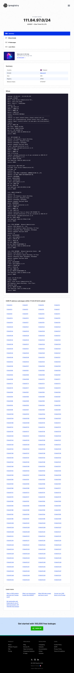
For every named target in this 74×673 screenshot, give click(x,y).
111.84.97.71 (57, 379)
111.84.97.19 (57, 322)
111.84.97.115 (57, 427)
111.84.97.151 (57, 466)
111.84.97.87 (57, 396)
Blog (24, 644)
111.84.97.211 (57, 532)
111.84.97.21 (25, 327)
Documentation (43, 649)
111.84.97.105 (25, 418)
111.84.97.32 (10, 340)
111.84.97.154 (41, 470)
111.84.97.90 (41, 401)
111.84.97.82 (41, 392)
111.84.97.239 (57, 562)
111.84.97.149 (25, 466)
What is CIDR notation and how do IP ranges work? (13, 595)
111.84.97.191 (57, 510)
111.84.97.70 (41, 379)
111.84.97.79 (57, 388)
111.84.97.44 (10, 353)
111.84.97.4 (9, 309)
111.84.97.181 (25, 501)
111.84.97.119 (57, 431)
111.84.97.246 (41, 571)
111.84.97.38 (41, 344)
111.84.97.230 (41, 553)
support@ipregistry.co (37, 668)
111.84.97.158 (41, 475)
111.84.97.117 (25, 431)
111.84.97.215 (57, 536)
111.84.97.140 (10, 457)
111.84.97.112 (10, 427)
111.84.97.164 (10, 484)
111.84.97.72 (10, 383)
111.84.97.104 (10, 418)
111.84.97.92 (10, 405)
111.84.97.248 (10, 575)
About (9, 644)
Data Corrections (28, 649)
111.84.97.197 (25, 518)
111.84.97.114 (41, 427)
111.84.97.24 (10, 331)
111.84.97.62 (41, 370)
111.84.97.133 (25, 449)
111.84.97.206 (41, 527)
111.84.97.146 (41, 462)
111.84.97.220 (10, 545)
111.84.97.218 (41, 540)
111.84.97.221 (25, 545)
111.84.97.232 (10, 558)
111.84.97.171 (57, 488)
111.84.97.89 (25, 401)
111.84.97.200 (10, 523)
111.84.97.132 (10, 449)
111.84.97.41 (25, 348)
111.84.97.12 (10, 318)
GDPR (55, 647)
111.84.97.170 (41, 488)
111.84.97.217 (25, 540)
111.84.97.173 (25, 492)
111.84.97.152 (10, 470)
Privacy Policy (58, 649)
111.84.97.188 (10, 510)
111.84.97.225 (26, 549)
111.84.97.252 (10, 579)
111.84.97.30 (41, 335)
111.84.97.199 (57, 518)
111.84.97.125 (25, 440)
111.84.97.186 (41, 505)
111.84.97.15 (57, 318)
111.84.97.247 (57, 571)
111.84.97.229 (26, 553)
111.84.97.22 (41, 327)
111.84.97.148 (10, 466)
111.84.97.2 (41, 305)
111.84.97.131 (57, 444)
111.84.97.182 (41, 501)
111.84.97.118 (41, 431)
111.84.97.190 (41, 510)
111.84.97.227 (57, 549)
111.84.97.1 (25, 305)
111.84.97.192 (10, 514)
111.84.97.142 (41, 457)
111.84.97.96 (10, 409)
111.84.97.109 (25, 422)
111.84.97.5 (25, 309)
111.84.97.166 (41, 484)
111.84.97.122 (41, 436)
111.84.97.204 (10, 527)
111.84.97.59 (57, 366)
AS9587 (29, 24)
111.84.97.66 (41, 375)
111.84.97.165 (25, 484)
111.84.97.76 (10, 388)
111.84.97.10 (41, 313)
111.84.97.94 (41, 405)
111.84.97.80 (10, 392)
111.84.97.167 (57, 484)
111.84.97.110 (41, 422)
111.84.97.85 (25, 396)
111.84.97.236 (10, 562)
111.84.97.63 (57, 370)
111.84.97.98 (41, 409)
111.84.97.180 (10, 501)
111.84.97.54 (41, 361)
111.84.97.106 (41, 418)
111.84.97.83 (57, 392)
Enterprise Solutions (28, 651)
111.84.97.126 (41, 440)
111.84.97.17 (25, 322)
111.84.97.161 (25, 479)
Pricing (10, 651)
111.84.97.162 (41, 479)
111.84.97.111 (57, 422)
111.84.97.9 (25, 313)
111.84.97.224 (10, 549)
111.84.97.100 (10, 414)
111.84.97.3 (57, 305)
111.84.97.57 (25, 366)
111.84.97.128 (10, 444)
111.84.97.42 (41, 348)
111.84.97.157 (25, 475)
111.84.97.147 (57, 462)
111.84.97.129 (25, 444)
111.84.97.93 (25, 405)
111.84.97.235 (57, 558)
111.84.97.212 (10, 536)
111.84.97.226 (41, 549)
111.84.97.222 (41, 545)
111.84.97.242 (41, 566)
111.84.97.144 (10, 462)
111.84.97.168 (10, 488)
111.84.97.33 (25, 340)
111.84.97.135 (57, 449)
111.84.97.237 (25, 562)
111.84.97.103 (57, 414)
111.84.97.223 (57, 545)
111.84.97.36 (10, 344)
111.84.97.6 (41, 309)
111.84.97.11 (57, 313)
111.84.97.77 (25, 388)
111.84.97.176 (10, 497)
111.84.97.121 (25, 436)
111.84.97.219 (57, 540)
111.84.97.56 (10, 366)
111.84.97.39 (57, 344)
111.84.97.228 (10, 553)
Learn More (10, 47)
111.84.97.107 (57, 418)
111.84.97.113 (25, 427)
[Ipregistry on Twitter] (32, 660)
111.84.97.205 (26, 527)
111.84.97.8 (9, 313)
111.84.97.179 (57, 497)
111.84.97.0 (9, 305)
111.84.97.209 (26, 532)
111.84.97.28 (10, 335)
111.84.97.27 (57, 331)
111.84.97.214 (41, 536)
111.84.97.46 (41, 353)
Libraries (41, 653)
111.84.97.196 (10, 518)
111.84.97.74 (41, 383)
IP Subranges (10, 42)
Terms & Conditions (59, 651)
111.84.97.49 (25, 357)
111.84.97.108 (10, 422)
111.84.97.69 (25, 379)
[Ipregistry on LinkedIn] (38, 660)
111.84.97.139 (57, 453)
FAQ (9, 649)
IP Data (25, 653)
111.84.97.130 (41, 444)
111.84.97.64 (10, 375)
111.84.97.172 (10, 492)
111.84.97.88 (10, 401)
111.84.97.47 (57, 353)
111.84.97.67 (57, 375)
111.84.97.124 (10, 440)
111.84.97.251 (57, 575)
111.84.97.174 (41, 492)
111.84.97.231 (57, 553)
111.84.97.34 (41, 340)
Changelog (42, 644)
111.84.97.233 (26, 558)
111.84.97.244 (10, 571)
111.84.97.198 (41, 518)
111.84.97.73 (25, 383)
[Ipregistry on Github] (35, 660)
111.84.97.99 (57, 409)
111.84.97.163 (57, 479)
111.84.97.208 (10, 532)
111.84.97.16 (10, 322)
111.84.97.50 (41, 357)
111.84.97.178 (41, 497)
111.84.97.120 (10, 436)
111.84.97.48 (10, 357)
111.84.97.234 (41, 558)
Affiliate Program (12, 647)
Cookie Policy (58, 644)
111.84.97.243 (57, 566)
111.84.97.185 (25, 505)
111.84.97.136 (10, 453)
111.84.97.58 (41, 366)
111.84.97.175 (57, 492)
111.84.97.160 (10, 479)
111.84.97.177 (25, 497)
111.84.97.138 (41, 453)
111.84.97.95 (57, 405)
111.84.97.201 (25, 523)
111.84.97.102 (41, 414)
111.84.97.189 (25, 510)
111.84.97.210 (41, 532)
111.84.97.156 (10, 475)
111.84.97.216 (10, 540)
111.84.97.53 (25, 361)
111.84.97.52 (10, 361)
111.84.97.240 (10, 566)
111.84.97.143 (57, 457)
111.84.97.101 (25, 414)
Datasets (41, 647)
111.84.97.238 (41, 562)
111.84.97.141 (25, 457)
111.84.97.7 (57, 309)
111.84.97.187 (57, 505)
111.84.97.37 (25, 344)
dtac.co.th (43, 73)
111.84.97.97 (25, 409)
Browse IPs (26, 647)
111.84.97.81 (25, 392)
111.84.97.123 (57, 436)
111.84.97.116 (10, 431)
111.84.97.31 (57, 335)
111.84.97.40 (10, 348)
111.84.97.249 (26, 575)
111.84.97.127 (57, 440)
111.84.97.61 (25, 370)
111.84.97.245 (26, 571)
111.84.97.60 (10, 370)
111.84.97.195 (57, 514)
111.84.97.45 (25, 353)
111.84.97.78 (41, 388)
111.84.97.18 (41, 322)
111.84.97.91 (57, 401)
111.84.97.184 (10, 505)
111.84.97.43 (57, 348)
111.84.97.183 (57, 501)
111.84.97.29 (25, 335)
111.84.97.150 (41, 466)
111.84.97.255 (57, 579)
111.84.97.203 (57, 523)
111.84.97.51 (57, 357)
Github (40, 651)
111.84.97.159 (57, 475)
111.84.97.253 (26, 579)
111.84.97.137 (25, 453)
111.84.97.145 (25, 462)
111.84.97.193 (25, 514)
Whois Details (10, 38)
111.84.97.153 (25, 470)
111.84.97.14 (41, 318)
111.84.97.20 (10, 327)
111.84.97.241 (25, 566)
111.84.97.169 (25, 488)
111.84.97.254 (41, 579)
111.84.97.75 (57, 383)
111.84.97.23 (57, 327)
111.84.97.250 (41, 575)
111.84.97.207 (57, 527)
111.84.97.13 (25, 318)
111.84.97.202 (41, 523)
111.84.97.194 (41, 514)
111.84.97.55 (57, 361)
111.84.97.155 (57, 470)
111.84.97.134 (41, 449)
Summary (9, 33)
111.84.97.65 (25, 375)
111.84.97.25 (25, 331)
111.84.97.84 (10, 396)
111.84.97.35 (57, 340)
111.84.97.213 (25, 536)
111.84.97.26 (41, 331)
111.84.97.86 (41, 396)
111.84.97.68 (10, 379)
